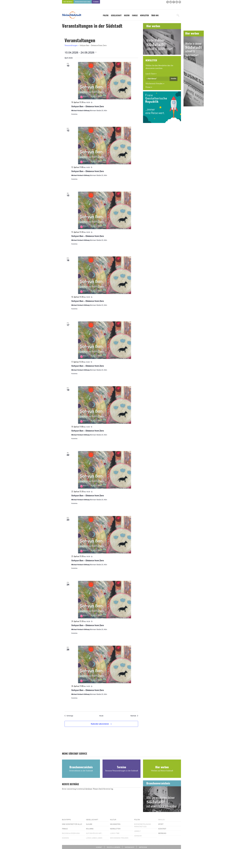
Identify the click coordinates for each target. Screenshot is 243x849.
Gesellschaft (116, 16)
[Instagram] (179, 3)
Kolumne (90, 829)
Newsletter (144, 16)
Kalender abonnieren (100, 723)
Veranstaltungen (71, 45)
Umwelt (137, 831)
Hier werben (67, 2)
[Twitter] (170, 3)
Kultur (126, 16)
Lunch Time (150, 74)
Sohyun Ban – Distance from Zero (87, 106)
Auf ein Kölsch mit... (94, 833)
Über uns (155, 16)
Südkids (65, 838)
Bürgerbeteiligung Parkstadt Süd (142, 825)
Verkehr (138, 836)
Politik (105, 16)
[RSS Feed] (167, 3)
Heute (101, 716)
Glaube (89, 824)
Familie (135, 16)
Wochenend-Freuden (154, 84)
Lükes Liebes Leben (94, 838)
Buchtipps (66, 819)
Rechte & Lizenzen (113, 847)
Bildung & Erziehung (71, 833)
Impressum (143, 847)
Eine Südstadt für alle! (72, 824)
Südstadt (162, 829)
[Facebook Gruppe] (176, 3)
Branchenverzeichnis (82, 2)
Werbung (162, 833)
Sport (160, 824)
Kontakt (99, 847)
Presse (148, 87)
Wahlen (161, 819)
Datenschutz (129, 847)
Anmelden (173, 78)
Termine (96, 2)
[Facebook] (173, 3)
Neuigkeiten (115, 824)
